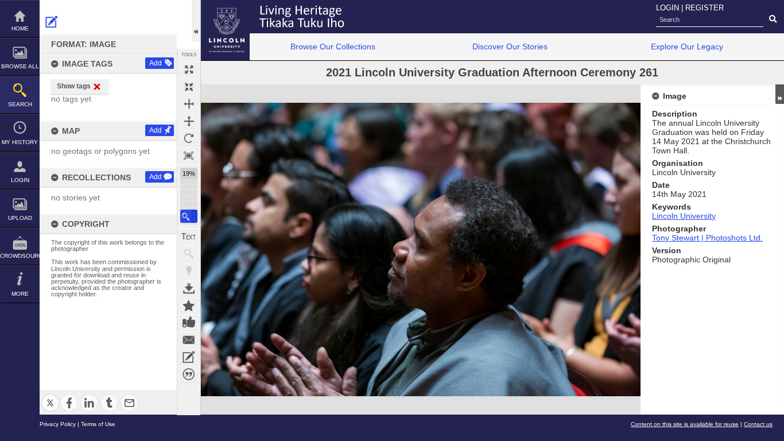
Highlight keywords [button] (188, 271)
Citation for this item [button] (188, 374)
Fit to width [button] (188, 104)
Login (20, 180)
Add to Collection (188, 305)
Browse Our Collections (332, 46)
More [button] (20, 294)
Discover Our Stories (510, 46)
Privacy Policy (58, 424)
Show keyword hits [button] (188, 253)
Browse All (20, 66)
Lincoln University (684, 215)
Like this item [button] (188, 322)
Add (155, 63)
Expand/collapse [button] (779, 94)
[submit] (772, 19)
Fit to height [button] (188, 121)
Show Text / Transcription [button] (188, 236)
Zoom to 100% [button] (188, 155)
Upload (20, 218)
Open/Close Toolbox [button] (196, 21)
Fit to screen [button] (188, 86)
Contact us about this (188, 340)
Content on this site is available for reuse (685, 424)
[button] (188, 216)
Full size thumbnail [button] (188, 69)
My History (20, 142)
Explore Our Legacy (687, 46)
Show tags (74, 86)
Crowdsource (20, 256)
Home (20, 28)
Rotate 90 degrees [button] (188, 138)
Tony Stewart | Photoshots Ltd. (707, 237)
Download (188, 288)
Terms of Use (98, 424)
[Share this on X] (50, 396)
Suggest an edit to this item (51, 22)
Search (20, 104)
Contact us (758, 424)
